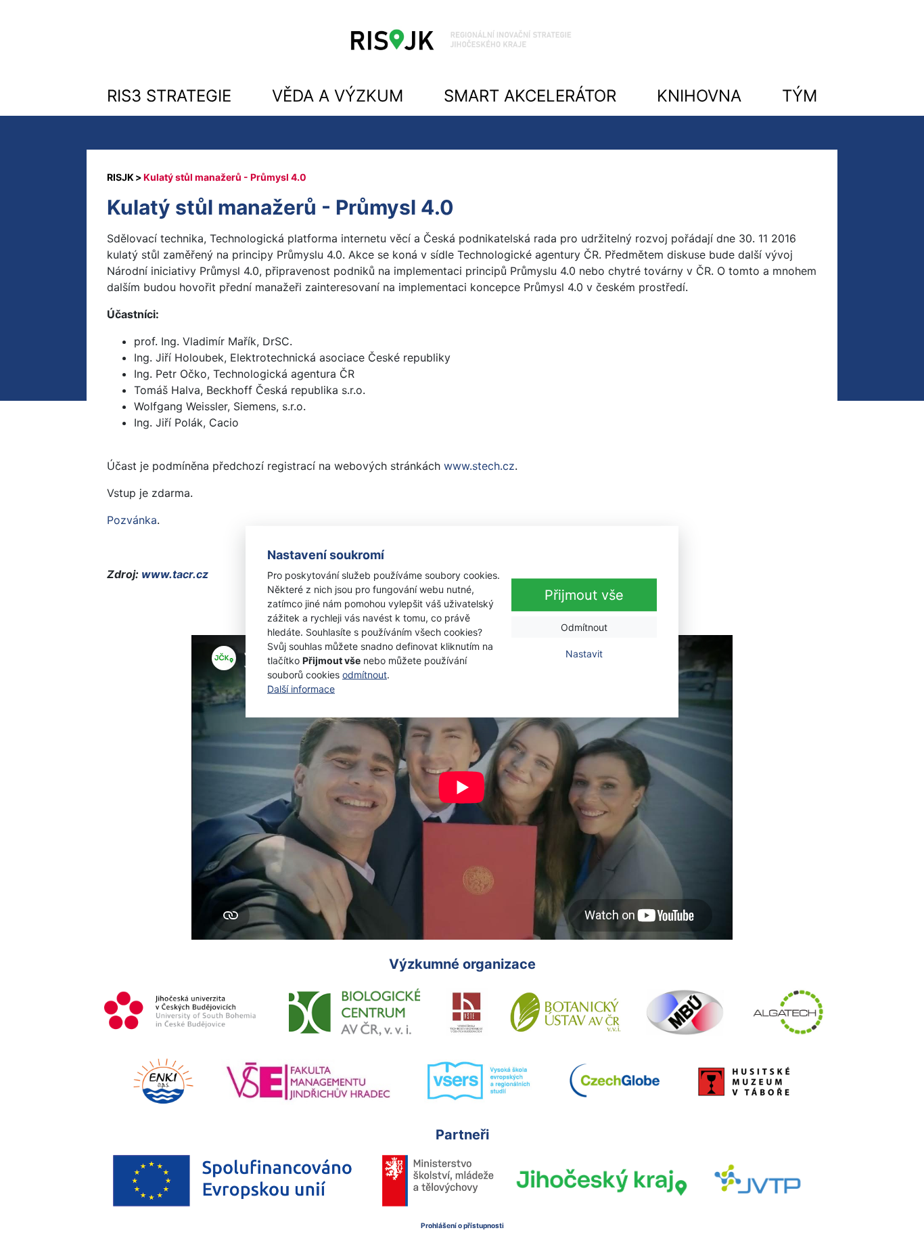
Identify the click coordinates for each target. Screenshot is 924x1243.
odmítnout (364, 674)
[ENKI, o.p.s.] (163, 1081)
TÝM (799, 96)
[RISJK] (120, 177)
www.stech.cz (479, 466)
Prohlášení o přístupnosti (462, 1225)
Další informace (301, 688)
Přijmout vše (584, 595)
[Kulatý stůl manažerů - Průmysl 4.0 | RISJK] (462, 43)
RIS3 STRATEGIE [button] (169, 96)
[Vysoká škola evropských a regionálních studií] (478, 1081)
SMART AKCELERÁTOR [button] (530, 96)
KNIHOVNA (699, 96)
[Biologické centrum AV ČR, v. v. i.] (354, 1012)
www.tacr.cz (173, 574)
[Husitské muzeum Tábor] (744, 1081)
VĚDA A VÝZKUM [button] (337, 96)
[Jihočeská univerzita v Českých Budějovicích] (181, 1012)
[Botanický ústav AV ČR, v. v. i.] (565, 1012)
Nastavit (584, 653)
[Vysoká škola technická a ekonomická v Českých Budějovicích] (467, 1012)
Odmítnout (584, 627)
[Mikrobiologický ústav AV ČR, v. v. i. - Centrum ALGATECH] (788, 1012)
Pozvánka (132, 520)
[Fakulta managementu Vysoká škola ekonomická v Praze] (308, 1081)
